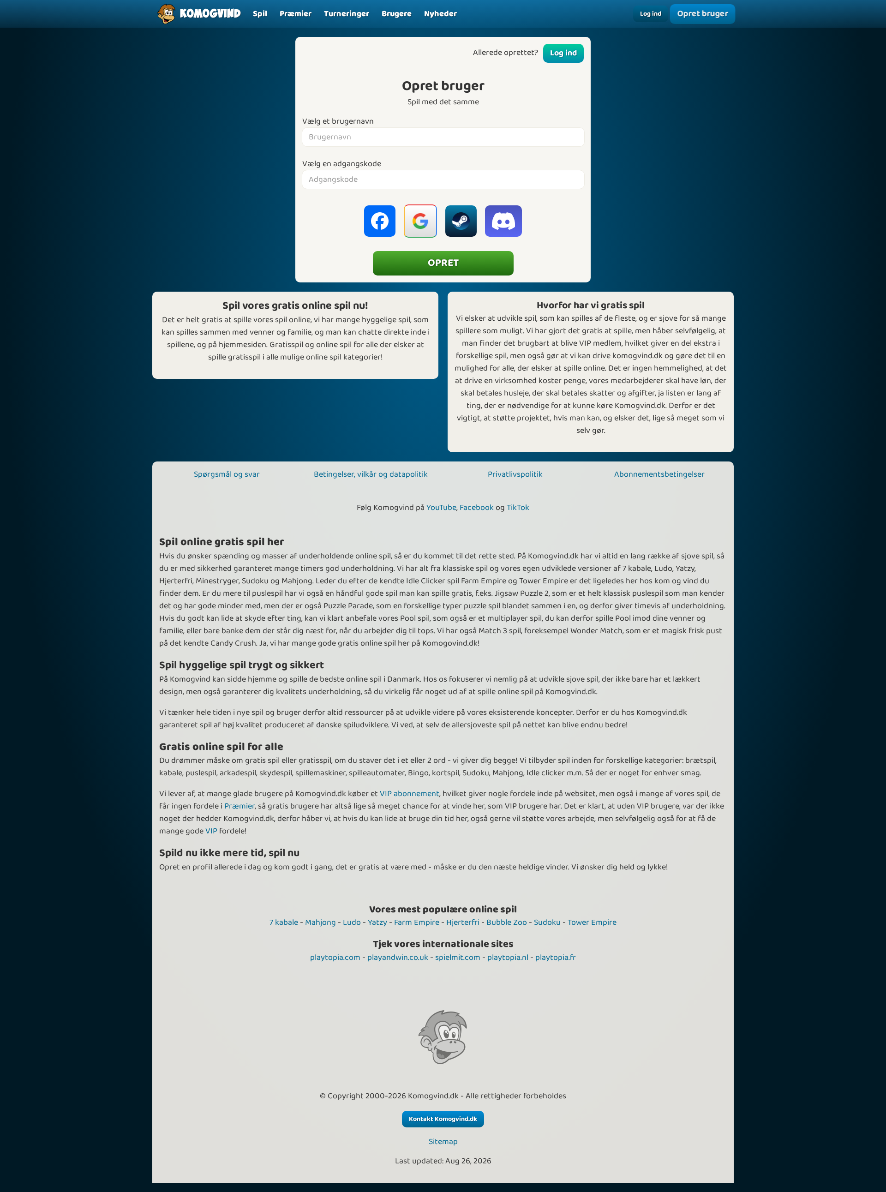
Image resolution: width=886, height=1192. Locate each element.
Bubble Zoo (506, 922)
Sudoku (547, 922)
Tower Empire (592, 922)
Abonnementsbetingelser (659, 474)
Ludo (352, 922)
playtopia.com (335, 957)
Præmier (239, 806)
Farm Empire (416, 922)
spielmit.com (457, 957)
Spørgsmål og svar (227, 474)
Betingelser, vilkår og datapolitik (371, 474)
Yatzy (377, 922)
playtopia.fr (555, 957)
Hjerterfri (462, 922)
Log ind (650, 13)
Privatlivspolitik (515, 474)
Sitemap (443, 1142)
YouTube (441, 507)
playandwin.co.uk (397, 957)
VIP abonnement (409, 793)
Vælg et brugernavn (338, 121)
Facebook (477, 507)
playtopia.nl (507, 957)
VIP (211, 831)
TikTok (518, 507)
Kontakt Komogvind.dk (443, 1119)
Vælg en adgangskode (341, 164)
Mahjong (320, 922)
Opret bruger (702, 14)
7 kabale (283, 922)
